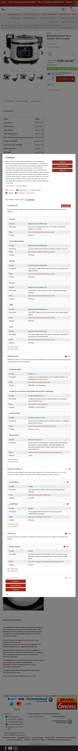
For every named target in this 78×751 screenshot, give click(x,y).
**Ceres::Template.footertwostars (14, 735)
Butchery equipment (31, 14)
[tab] (9, 101)
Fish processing (64, 14)
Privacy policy (11, 186)
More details (31, 193)
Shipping (56, 90)
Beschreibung (9, 101)
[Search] (63, 9)
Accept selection (62, 166)
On (69, 356)
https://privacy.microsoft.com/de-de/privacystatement (45, 452)
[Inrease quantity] (53, 77)
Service (7, 714)
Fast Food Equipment (49, 14)
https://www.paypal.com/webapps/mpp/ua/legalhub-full (45, 561)
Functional (21, 193)
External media (36, 190)
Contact (27, 740)
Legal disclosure (22, 186)
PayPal (11, 193)
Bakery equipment (14, 14)
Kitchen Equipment (29, 18)
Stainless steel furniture (69, 22)
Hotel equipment (15, 18)
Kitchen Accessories (24, 25)
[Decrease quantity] (53, 80)
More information (12, 347)
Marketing (23, 190)
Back (7, 594)
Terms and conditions (14, 740)
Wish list (51, 85)
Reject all (62, 170)
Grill (73, 14)
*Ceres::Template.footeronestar (14, 733)
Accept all (62, 162)
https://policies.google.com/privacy (39, 382)
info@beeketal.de (13, 717)
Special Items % (53, 22)
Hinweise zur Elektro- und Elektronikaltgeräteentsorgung (51, 740)
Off (69, 469)
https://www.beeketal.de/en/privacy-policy (41, 232)
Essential (12, 190)
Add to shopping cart (64, 79)
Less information (12, 349)
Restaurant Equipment (67, 18)
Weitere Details (36, 101)
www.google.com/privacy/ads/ (37, 404)
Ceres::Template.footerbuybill (36, 716)
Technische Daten (22, 101)
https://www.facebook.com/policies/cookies (41, 426)
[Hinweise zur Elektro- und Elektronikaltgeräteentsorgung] (63, 722)
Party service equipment (48, 18)
